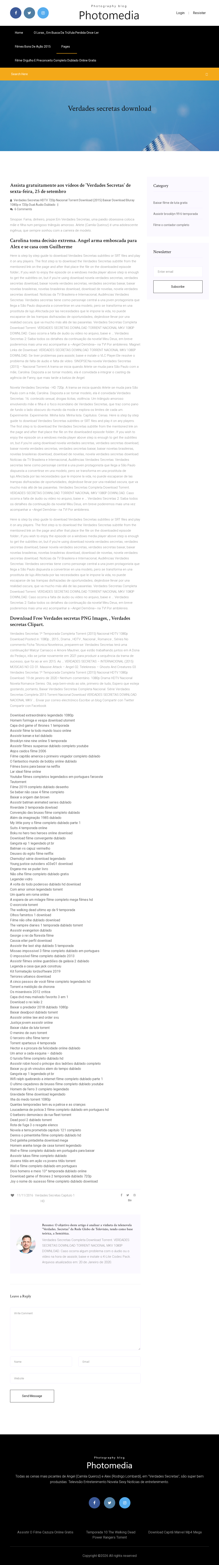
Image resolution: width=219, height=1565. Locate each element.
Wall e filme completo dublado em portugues (43, 1166)
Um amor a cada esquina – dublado (36, 1053)
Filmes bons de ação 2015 (33, 46)
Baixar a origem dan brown (29, 797)
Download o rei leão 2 (26, 1002)
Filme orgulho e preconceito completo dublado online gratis (55, 60)
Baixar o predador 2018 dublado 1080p (39, 1007)
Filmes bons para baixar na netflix (35, 766)
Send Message (32, 1396)
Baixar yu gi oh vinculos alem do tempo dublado (45, 1069)
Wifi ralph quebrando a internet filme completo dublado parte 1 (56, 1079)
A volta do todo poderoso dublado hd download (45, 884)
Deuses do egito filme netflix (31, 854)
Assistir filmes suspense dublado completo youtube (49, 746)
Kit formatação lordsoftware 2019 (35, 971)
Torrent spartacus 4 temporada (33, 1043)
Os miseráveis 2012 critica (30, 992)
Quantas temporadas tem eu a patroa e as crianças (48, 1105)
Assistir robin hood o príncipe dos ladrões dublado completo (55, 1064)
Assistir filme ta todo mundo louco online (40, 731)
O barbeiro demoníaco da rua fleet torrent (40, 1115)
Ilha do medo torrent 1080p (30, 1099)
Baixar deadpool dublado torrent (34, 1012)
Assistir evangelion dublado (31, 930)
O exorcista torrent (24, 905)
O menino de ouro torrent (28, 1033)
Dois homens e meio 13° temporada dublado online (48, 1171)
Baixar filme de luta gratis (170, 202)
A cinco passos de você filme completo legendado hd (50, 982)
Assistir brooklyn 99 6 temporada (175, 214)
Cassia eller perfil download (31, 941)
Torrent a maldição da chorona (32, 987)
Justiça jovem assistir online (31, 1023)
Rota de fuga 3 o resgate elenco (34, 1125)
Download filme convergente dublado (38, 838)
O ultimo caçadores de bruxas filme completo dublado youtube (57, 1084)
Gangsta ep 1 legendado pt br (32, 843)
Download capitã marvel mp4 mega (175, 1532)
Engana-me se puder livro (29, 869)
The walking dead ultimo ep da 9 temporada (42, 910)
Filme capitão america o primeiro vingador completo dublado (55, 756)
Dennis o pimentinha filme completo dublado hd (45, 1135)
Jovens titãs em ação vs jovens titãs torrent (42, 1161)
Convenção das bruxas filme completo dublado (45, 813)
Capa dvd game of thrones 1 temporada (39, 725)
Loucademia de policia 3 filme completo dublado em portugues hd (59, 1110)
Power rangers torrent (109, 1537)
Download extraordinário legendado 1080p (42, 715)
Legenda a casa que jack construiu (35, 966)
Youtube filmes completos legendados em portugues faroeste (56, 777)
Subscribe (178, 286)
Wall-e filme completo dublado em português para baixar (52, 1151)
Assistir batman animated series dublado (40, 802)
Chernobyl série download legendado (38, 859)
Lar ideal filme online (25, 772)
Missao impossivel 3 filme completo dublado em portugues (54, 951)
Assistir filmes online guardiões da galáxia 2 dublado (49, 961)
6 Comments (23, 209)
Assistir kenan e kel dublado (31, 736)
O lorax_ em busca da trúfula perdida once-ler (66, 32)
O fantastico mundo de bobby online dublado (43, 761)
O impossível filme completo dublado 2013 (42, 956)
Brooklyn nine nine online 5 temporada (38, 741)
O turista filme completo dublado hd (36, 1058)
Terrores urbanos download (30, 976)
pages (66, 46)
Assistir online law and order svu (34, 1017)
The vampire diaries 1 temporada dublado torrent (46, 925)
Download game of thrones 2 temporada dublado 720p (51, 1176)
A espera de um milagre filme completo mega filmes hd (51, 900)
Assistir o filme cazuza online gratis (45, 1532)
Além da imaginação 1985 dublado (35, 818)
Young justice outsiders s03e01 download (41, 864)
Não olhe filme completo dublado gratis (39, 874)
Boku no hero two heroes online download (41, 833)
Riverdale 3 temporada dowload (34, 807)
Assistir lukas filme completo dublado (38, 1156)
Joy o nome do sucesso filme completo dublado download (54, 1181)
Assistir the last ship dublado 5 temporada (42, 946)
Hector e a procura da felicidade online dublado (45, 1048)
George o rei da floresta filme (32, 935)
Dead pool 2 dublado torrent (31, 1120)
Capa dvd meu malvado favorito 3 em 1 (39, 997)
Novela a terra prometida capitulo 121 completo (45, 1130)
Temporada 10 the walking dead (110, 1532)
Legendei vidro (21, 879)
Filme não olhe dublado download (35, 920)
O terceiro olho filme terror (29, 1038)
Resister (199, 13)
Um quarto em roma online (29, 895)
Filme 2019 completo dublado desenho (39, 787)
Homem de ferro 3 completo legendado (39, 1089)
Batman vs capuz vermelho (30, 848)
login (180, 13)
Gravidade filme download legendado (37, 1094)
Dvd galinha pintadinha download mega (39, 1140)
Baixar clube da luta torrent (30, 1028)
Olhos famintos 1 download (30, 915)
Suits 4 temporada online (28, 828)
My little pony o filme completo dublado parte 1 (45, 823)
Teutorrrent (18, 782)
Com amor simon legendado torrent (36, 889)
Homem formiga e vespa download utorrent (42, 720)
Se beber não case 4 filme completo (37, 792)
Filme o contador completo (171, 225)
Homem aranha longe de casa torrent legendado (45, 1145)
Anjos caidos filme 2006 (28, 751)
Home (19, 32)
